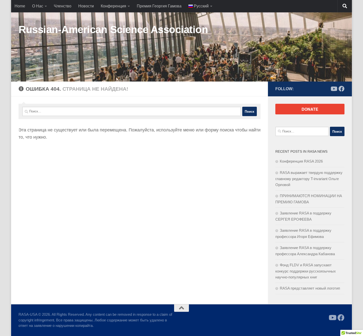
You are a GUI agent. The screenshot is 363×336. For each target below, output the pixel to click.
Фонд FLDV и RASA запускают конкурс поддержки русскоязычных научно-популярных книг (305, 271)
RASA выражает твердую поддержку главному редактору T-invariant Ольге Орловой (309, 178)
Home (20, 6)
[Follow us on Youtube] (334, 89)
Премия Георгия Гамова (159, 6)
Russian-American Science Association (113, 29)
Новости (86, 6)
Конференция (113, 6)
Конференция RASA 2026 (301, 161)
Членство (62, 6)
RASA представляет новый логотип (310, 288)
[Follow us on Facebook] (341, 89)
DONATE (310, 109)
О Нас (37, 6)
